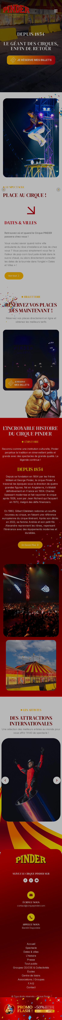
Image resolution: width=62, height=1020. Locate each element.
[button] (58, 1000)
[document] (31, 510)
